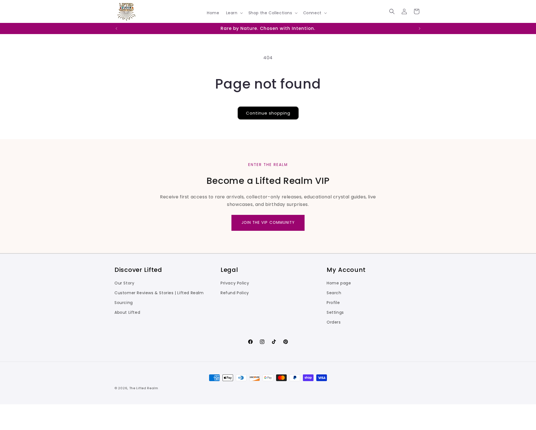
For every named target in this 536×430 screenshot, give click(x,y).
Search (334, 293)
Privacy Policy (235, 283)
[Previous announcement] (116, 28)
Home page (339, 283)
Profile (333, 302)
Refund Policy (235, 293)
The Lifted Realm (143, 388)
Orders (334, 322)
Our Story (124, 283)
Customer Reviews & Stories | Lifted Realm (159, 293)
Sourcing (123, 302)
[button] (234, 13)
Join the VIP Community (268, 222)
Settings (335, 312)
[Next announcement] (419, 28)
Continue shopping (268, 113)
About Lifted (127, 312)
